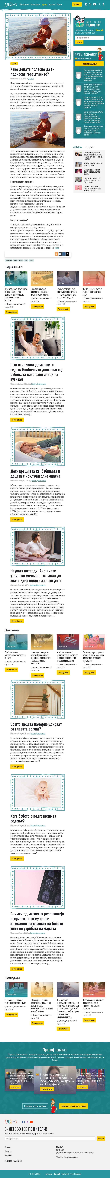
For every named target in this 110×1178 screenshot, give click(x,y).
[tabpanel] (89, 171)
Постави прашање (89, 63)
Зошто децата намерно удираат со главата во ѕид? (92, 291)
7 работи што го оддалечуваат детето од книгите (15, 654)
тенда (57, 247)
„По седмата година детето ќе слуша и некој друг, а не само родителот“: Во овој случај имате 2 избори (42, 1005)
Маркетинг (8, 1155)
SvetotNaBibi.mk (75, 1174)
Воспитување (35, 4)
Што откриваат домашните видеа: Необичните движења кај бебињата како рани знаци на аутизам (16, 294)
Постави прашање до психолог (73, 1106)
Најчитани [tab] (91, 146)
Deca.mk (57, 1174)
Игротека (52, 4)
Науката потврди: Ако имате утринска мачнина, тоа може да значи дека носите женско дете (67, 293)
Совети (59, 4)
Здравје (44, 4)
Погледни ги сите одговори (35, 1106)
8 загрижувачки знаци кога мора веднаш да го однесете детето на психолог (94, 1004)
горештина (9, 260)
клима (21, 260)
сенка (31, 260)
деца (15, 260)
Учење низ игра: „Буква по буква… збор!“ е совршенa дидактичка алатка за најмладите (93, 656)
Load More (55, 1037)
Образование (24, 4)
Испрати (79, 42)
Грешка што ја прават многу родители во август (15, 1001)
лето (26, 260)
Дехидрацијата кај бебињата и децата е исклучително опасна (40, 291)
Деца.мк (31, 78)
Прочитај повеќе (11, 312)
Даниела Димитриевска (14, 304)
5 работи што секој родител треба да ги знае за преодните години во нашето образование (67, 656)
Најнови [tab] (79, 146)
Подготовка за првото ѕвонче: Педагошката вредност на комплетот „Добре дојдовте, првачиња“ (40, 657)
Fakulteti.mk (65, 1174)
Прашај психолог (78, 4)
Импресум (8, 1151)
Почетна (8, 1147)
